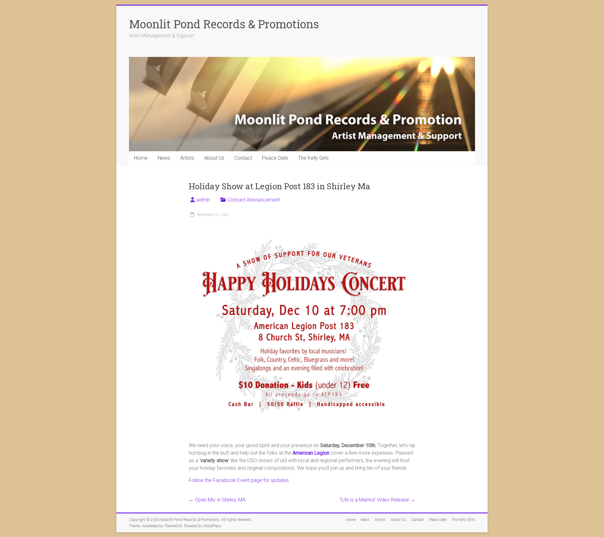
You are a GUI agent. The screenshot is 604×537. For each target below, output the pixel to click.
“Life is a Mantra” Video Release (377, 500)
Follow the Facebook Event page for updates (239, 480)
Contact (243, 158)
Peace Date (275, 158)
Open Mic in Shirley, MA (217, 500)
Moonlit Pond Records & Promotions (224, 23)
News (164, 158)
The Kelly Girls (313, 158)
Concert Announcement (254, 200)
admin (203, 200)
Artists (187, 158)
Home (141, 158)
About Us (214, 158)
